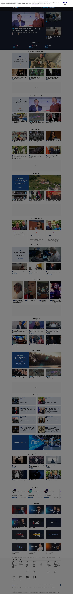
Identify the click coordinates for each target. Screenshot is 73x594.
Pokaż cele (65, 4)
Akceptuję (65, 2)
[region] (36, 3)
